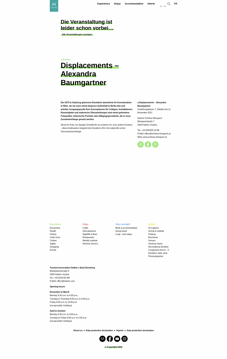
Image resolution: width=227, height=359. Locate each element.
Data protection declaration (99, 330)
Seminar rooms (155, 244)
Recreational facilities (158, 247)
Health (53, 231)
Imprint (119, 330)
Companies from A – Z (158, 250)
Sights (53, 244)
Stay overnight (122, 224)
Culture (53, 240)
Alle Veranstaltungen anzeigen (77, 34)
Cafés (85, 228)
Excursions (55, 228)
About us (77, 330)
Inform (151, 3)
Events (53, 250)
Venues (151, 240)
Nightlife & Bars (90, 234)
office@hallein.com (66, 281)
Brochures (153, 237)
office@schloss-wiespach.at (158, 133)
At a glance (153, 228)
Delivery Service (90, 244)
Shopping (54, 247)
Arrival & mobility (156, 231)
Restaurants (88, 237)
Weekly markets (90, 240)
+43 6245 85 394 (62, 278)
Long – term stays (123, 234)
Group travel (121, 231)
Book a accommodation (126, 228)
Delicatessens (89, 231)
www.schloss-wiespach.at (155, 137)
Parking (152, 234)
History (53, 234)
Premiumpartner (155, 256)
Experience (103, 3)
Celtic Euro (55, 237)
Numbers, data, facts (157, 253)
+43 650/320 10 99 (150, 130)
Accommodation (134, 3)
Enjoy (117, 3)
